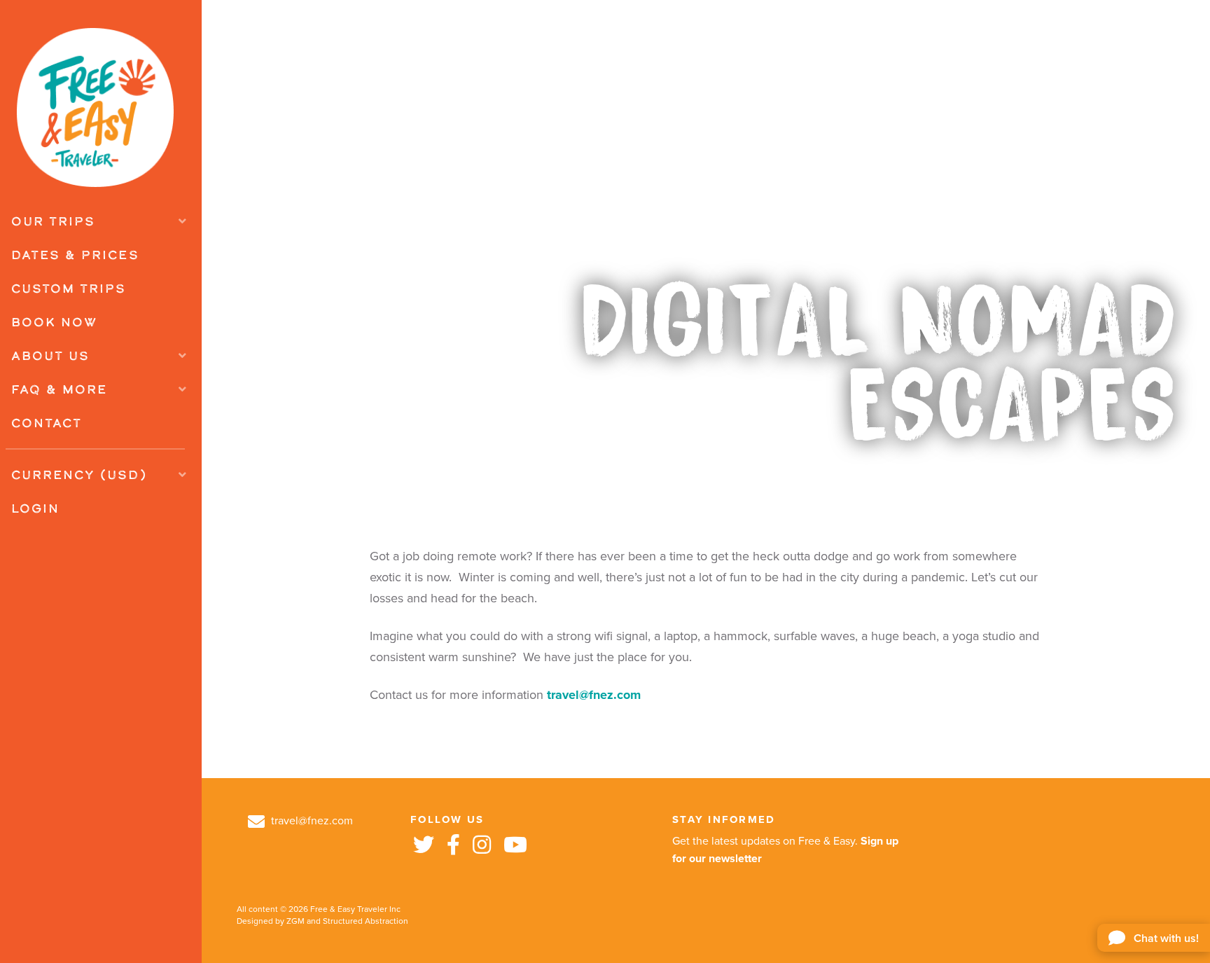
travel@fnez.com (594, 694)
